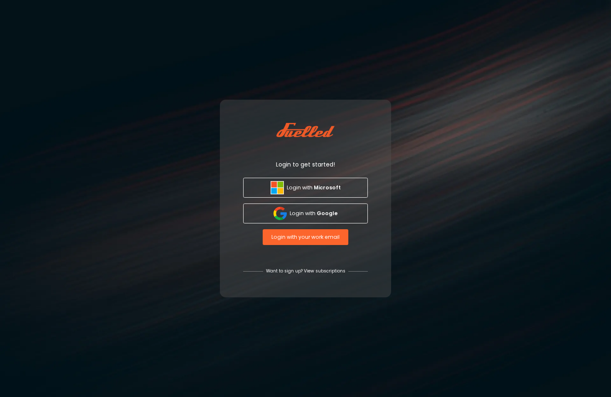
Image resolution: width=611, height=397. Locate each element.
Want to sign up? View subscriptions (305, 271)
